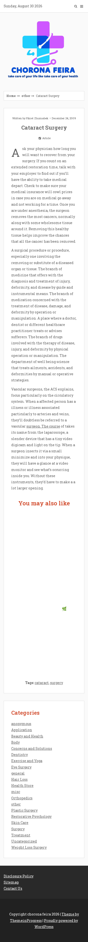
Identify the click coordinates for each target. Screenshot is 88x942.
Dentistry (19, 754)
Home (11, 95)
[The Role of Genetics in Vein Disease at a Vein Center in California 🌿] (44, 590)
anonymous (21, 723)
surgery (56, 682)
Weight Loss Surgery (29, 847)
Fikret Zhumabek (37, 118)
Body (15, 742)
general (18, 773)
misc (15, 791)
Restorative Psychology (31, 816)
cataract (42, 682)
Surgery (18, 829)
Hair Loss (19, 779)
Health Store (22, 785)
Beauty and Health (27, 736)
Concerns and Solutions (31, 748)
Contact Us (13, 888)
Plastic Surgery (24, 810)
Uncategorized (24, 841)
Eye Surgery (21, 767)
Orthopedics (22, 798)
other (26, 95)
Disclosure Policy (18, 876)
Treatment (20, 835)
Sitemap (11, 882)
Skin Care (19, 822)
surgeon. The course (43, 426)
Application (21, 729)
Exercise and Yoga (26, 760)
